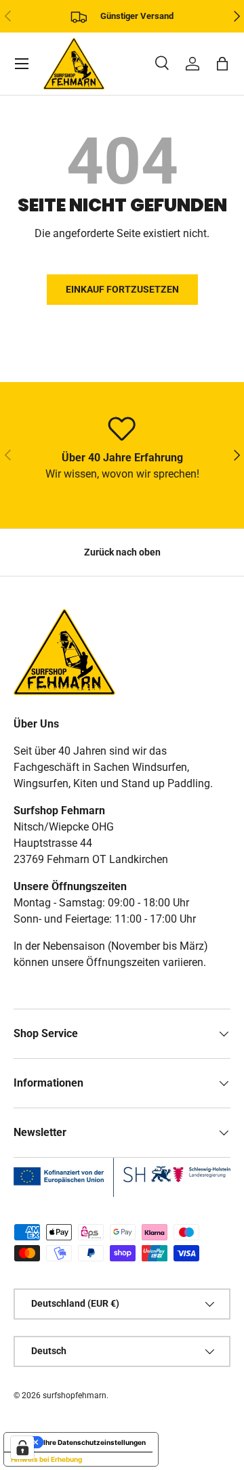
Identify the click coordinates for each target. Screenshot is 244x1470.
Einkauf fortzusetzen (122, 289)
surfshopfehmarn (74, 1395)
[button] (222, 64)
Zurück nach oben (122, 552)
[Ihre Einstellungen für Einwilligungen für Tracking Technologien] (22, 1447)
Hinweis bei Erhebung (46, 1459)
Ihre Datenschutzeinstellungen (94, 1442)
